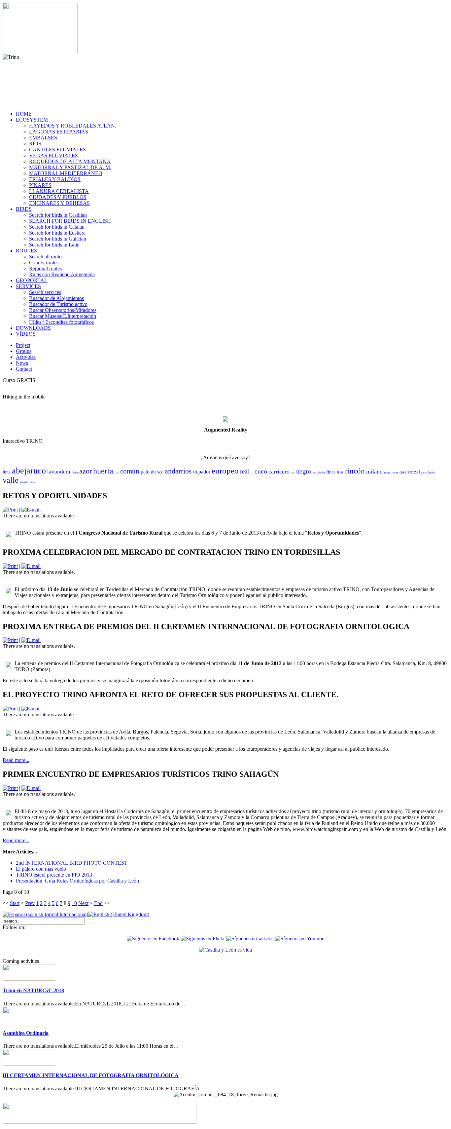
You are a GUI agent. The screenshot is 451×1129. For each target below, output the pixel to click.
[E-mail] (31, 509)
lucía (431, 472)
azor (85, 471)
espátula (319, 472)
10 (74, 903)
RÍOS (35, 143)
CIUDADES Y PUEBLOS (58, 197)
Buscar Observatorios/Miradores (62, 310)
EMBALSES (43, 137)
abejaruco (29, 470)
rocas (395, 472)
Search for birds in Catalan (57, 227)
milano (374, 471)
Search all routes (46, 256)
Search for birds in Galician (57, 239)
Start (14, 903)
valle (10, 480)
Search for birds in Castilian (58, 215)
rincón (355, 471)
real (244, 471)
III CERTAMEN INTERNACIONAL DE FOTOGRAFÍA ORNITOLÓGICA (91, 1075)
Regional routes (45, 268)
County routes (43, 262)
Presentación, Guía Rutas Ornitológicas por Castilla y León (77, 881)
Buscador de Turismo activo (58, 304)
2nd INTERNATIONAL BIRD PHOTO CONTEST (71, 863)
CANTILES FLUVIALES (57, 149)
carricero (279, 471)
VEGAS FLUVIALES (53, 155)
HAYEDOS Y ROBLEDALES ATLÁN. (72, 126)
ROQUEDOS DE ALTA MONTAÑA (70, 161)
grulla (424, 472)
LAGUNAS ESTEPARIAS (58, 131)
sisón (251, 473)
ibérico (157, 472)
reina (387, 472)
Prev (30, 903)
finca (330, 472)
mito (293, 473)
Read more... (16, 760)
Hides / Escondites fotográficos (61, 322)
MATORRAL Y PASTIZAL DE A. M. (70, 167)
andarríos (178, 471)
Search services (45, 292)
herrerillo (24, 482)
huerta (103, 471)
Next (83, 903)
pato (145, 471)
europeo (225, 470)
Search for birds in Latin (54, 244)
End (98, 903)
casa (402, 472)
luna (7, 472)
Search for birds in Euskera (57, 233)
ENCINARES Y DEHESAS (59, 203)
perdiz (117, 473)
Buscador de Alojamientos (56, 298)
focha (75, 472)
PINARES (40, 185)
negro (303, 471)
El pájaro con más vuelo (41, 869)
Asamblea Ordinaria (26, 1033)
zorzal (413, 471)
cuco (261, 471)
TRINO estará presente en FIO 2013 (54, 875)
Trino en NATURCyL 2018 (33, 990)
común (129, 471)
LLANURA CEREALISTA (59, 191)
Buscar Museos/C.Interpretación (62, 316)
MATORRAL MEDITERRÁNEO (65, 173)
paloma (32, 482)
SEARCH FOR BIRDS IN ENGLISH (70, 221)
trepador (201, 471)
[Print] (10, 509)
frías (340, 472)
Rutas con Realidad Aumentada (62, 274)
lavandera (58, 472)
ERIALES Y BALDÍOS (55, 179)
